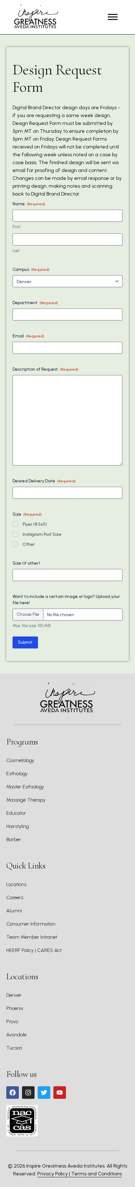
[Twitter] (44, 1092)
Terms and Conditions (96, 1174)
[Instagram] (28, 1092)
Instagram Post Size (42, 534)
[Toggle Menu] (113, 17)
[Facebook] (12, 1092)
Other (29, 544)
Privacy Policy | (54, 1174)
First (16, 226)
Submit (25, 642)
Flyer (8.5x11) (35, 524)
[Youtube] (59, 1092)
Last (16, 250)
